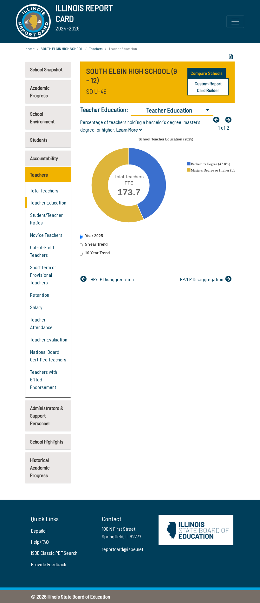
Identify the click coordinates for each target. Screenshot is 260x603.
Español (39, 531)
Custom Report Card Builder (208, 87)
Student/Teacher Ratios (46, 218)
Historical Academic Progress (39, 467)
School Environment (42, 117)
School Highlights (46, 441)
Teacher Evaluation (48, 339)
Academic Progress (39, 91)
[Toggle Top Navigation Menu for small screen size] (235, 21)
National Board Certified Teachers (48, 355)
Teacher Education (48, 202)
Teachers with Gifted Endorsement (43, 379)
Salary (36, 307)
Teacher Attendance (41, 323)
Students (39, 140)
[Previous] (218, 119)
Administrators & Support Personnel (46, 415)
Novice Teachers (46, 235)
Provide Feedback (48, 564)
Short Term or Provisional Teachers (43, 274)
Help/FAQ (40, 542)
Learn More (127, 129)
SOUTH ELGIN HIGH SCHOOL (62, 48)
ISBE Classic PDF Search (54, 553)
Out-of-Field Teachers (42, 251)
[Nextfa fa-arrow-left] (230, 119)
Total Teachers (44, 190)
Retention (39, 295)
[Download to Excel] (231, 56)
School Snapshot (46, 69)
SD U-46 (96, 91)
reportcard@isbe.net (122, 549)
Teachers (39, 175)
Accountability (44, 158)
